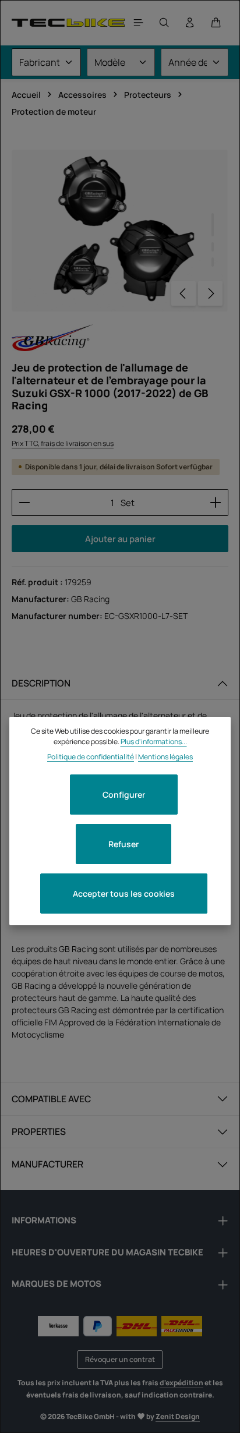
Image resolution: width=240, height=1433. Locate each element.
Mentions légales (165, 757)
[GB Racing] (52, 337)
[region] (120, 231)
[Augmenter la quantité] (215, 502)
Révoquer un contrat (120, 1359)
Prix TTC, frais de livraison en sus (63, 443)
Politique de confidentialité (90, 757)
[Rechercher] (164, 22)
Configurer (124, 794)
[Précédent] (183, 293)
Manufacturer (47, 1164)
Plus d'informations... (154, 741)
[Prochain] (210, 293)
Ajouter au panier (120, 538)
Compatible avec (51, 1098)
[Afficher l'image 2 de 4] (212, 247)
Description (41, 683)
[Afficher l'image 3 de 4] (212, 262)
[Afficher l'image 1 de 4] (212, 224)
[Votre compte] (190, 22)
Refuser (123, 844)
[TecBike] (68, 22)
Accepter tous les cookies (124, 893)
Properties (39, 1131)
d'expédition (181, 1383)
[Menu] (138, 22)
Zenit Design (178, 1416)
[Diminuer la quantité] (24, 502)
